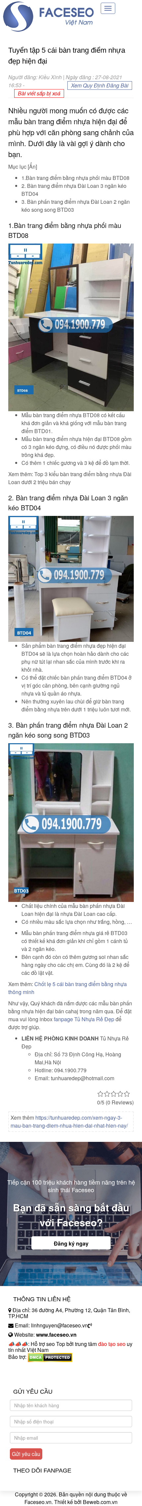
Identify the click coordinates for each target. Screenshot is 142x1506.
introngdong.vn (25, 1368)
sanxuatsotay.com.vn (32, 1377)
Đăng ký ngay (71, 1243)
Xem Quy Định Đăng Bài (99, 85)
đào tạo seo (111, 1344)
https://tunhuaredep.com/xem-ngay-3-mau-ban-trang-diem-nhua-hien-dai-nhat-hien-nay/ (69, 1121)
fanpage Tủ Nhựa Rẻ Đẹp (84, 1019)
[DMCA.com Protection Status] (50, 1357)
